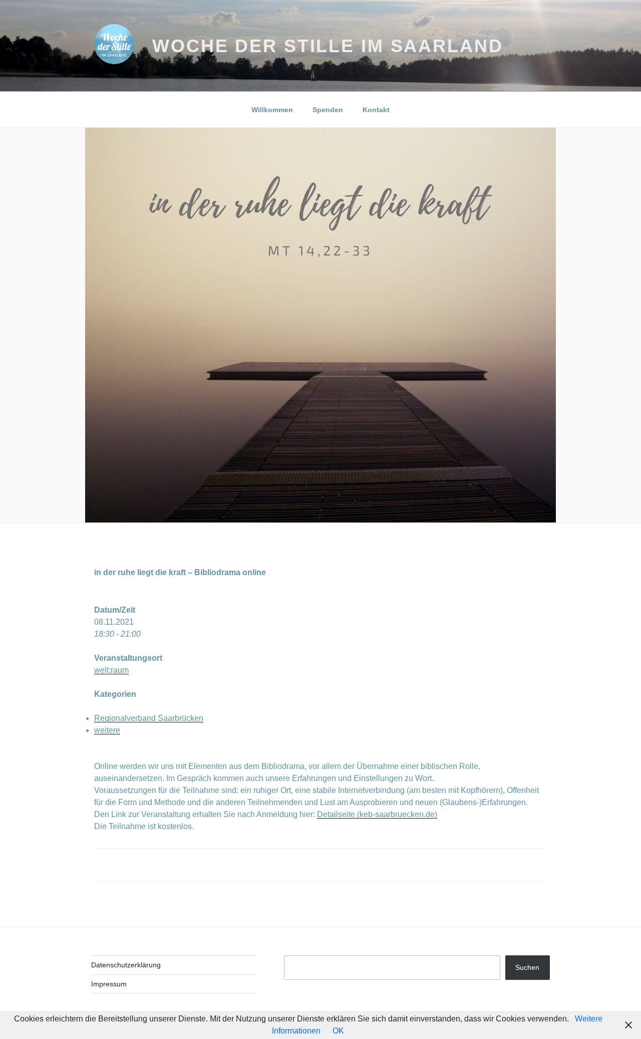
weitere (107, 730)
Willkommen (272, 110)
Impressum (109, 984)
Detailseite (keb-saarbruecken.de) (377, 814)
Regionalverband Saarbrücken (148, 718)
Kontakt (376, 110)
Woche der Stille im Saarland (327, 46)
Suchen (527, 967)
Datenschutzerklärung (126, 965)
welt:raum (111, 670)
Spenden (327, 110)
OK (338, 1030)
